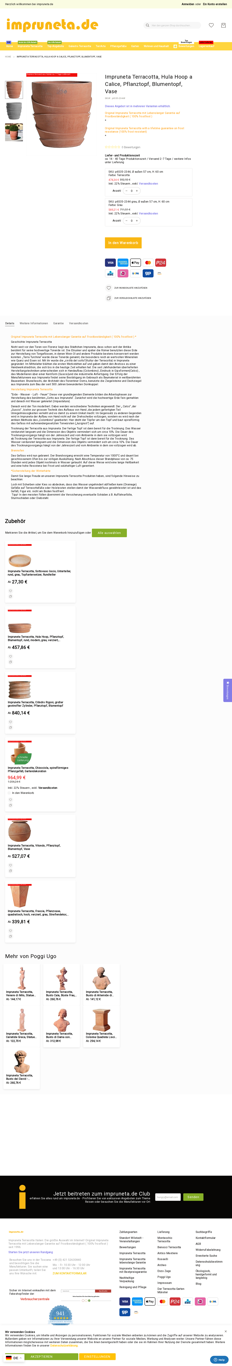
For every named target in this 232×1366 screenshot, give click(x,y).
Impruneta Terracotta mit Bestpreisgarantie (133, 1270)
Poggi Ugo (164, 1277)
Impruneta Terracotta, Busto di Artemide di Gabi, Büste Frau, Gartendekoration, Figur (100, 993)
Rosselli (162, 1259)
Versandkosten (148, 183)
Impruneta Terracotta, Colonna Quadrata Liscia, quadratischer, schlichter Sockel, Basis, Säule (101, 1035)
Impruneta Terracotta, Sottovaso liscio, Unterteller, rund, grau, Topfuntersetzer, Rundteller (39, 573)
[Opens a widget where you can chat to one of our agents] (219, 1360)
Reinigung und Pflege (133, 1287)
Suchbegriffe (204, 1232)
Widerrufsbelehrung (208, 1249)
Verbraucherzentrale (35, 1299)
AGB (198, 1243)
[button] (33, 114)
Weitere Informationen (34, 323)
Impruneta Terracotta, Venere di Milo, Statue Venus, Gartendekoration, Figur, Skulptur (21, 993)
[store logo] (52, 25)
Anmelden (188, 4)
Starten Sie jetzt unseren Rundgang (30, 1252)
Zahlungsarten (128, 1232)
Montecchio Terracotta (164, 1239)
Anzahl (117, 190)
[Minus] (125, 191)
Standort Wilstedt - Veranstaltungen (131, 1239)
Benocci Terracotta (169, 1247)
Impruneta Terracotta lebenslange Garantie (132, 1261)
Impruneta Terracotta (132, 1253)
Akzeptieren (42, 1356)
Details (9, 323)
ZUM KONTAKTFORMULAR (69, 1273)
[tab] (9, 323)
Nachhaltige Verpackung (126, 1279)
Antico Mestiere (167, 1253)
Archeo (161, 1265)
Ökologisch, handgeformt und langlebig (206, 1274)
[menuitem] (9, 46)
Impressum (164, 1283)
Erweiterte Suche (206, 1255)
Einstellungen (97, 1356)
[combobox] (172, 25)
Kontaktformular (206, 1238)
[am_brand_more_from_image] (21, 978)
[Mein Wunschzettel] (211, 25)
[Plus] (137, 191)
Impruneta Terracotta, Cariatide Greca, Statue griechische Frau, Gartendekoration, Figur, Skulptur (21, 1035)
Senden (193, 1197)
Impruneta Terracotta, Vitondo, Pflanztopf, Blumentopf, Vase (34, 847)
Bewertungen (127, 1247)
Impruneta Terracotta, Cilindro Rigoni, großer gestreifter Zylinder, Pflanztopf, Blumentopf (35, 704)
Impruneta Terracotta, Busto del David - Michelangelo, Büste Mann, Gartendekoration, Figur (21, 1077)
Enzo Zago (164, 1271)
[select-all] (109, 533)
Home (8, 57)
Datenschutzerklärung (64, 1345)
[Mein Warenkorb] (223, 25)
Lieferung (163, 1232)
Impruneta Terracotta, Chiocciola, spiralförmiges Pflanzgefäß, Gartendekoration (38, 769)
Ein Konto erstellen (215, 4)
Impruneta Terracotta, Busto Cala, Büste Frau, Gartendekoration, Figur (60, 993)
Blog (198, 1283)
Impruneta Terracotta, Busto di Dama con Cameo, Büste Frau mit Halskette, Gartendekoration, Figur (60, 1035)
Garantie (58, 323)
